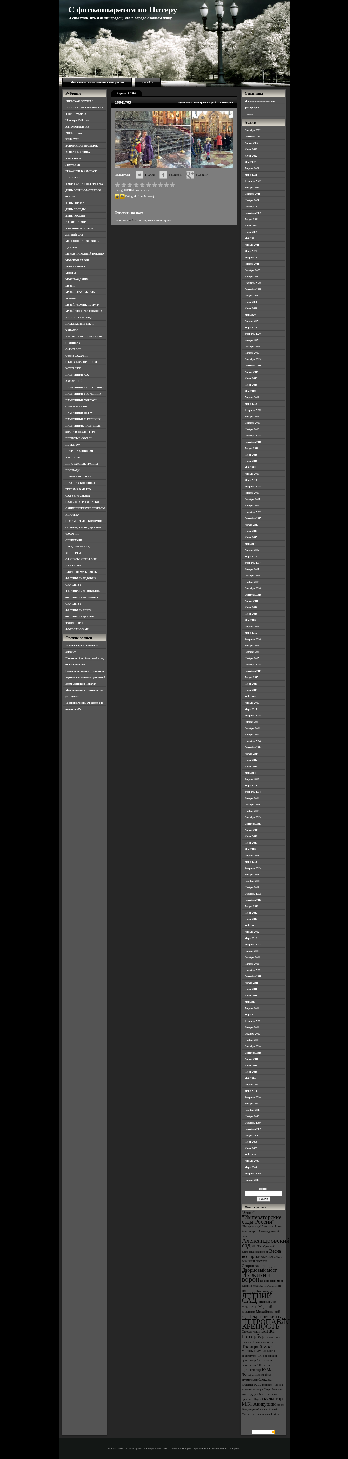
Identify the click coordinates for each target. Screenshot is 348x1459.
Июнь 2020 (251, 308)
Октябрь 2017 (253, 512)
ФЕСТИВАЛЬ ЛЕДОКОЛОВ (82, 591)
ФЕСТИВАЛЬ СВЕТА (78, 610)
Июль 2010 (251, 1065)
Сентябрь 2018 (253, 442)
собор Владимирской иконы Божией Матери (263, 1409)
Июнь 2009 (251, 1148)
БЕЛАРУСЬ (72, 139)
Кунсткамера (265, 1291)
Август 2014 (251, 753)
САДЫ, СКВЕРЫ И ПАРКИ (82, 502)
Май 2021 (250, 238)
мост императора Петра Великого (262, 1389)
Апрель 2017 (252, 550)
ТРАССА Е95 (73, 565)
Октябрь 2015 (253, 664)
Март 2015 (251, 709)
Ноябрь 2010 (252, 1040)
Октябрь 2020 (253, 282)
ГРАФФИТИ (72, 164)
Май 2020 (250, 314)
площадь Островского (260, 1394)
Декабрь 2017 (252, 499)
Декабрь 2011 (252, 957)
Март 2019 (251, 403)
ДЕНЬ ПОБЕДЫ (75, 209)
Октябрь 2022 (253, 130)
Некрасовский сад (266, 1316)
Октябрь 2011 (252, 970)
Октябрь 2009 (253, 1122)
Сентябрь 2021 (253, 212)
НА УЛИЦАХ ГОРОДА (78, 317)
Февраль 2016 (253, 639)
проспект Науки (251, 1399)
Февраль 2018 (253, 486)
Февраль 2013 (253, 868)
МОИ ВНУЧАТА (75, 266)
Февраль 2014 (253, 791)
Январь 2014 (252, 798)
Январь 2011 (252, 1027)
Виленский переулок (254, 1260)
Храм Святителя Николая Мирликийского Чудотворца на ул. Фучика (84, 690)
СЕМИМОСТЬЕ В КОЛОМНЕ (83, 521)
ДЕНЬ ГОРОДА (74, 203)
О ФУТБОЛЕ (73, 349)
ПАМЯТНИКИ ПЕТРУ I (80, 413)
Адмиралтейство (272, 1226)
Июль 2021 (251, 225)
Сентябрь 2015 (253, 671)
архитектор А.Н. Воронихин (259, 1355)
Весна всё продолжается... (262, 1253)
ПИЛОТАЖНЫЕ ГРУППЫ (81, 463)
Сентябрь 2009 (253, 1129)
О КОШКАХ (72, 343)
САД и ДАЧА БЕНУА (77, 495)
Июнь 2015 (251, 690)
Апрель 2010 (252, 1084)
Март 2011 (251, 1014)
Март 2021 (251, 251)
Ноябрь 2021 (252, 200)
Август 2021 (251, 219)
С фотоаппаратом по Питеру (122, 9)
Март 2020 (251, 327)
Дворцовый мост (259, 1270)
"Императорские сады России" (262, 1219)
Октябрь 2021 (253, 206)
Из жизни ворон (256, 1277)
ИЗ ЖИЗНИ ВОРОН (77, 222)
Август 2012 (251, 906)
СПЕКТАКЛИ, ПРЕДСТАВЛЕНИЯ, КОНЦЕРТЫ (77, 546)
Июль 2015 (251, 683)
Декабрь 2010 (252, 1033)
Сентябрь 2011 (253, 976)
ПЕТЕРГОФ (72, 444)
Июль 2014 (251, 760)
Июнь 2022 (251, 155)
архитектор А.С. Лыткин (257, 1360)
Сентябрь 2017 (253, 518)
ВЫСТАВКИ (73, 158)
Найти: (263, 1188)
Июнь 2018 (251, 461)
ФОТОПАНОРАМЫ (77, 629)
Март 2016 (251, 632)
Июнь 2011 (251, 995)
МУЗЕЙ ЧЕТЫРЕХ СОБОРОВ (83, 311)
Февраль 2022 (253, 181)
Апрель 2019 (252, 397)
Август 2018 (251, 448)
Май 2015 (250, 696)
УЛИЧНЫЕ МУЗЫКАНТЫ (81, 572)
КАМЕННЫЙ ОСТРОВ (79, 228)
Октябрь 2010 (253, 1046)
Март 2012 (251, 938)
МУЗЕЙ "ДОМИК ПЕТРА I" (82, 304)
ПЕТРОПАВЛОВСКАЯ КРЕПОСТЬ (279, 1324)
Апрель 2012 (252, 931)
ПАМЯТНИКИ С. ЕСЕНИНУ (82, 419)
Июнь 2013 (251, 842)
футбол (275, 1414)
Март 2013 (251, 861)
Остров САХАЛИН (76, 355)
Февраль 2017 (253, 562)
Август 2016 (251, 601)
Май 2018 (250, 467)
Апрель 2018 (252, 473)
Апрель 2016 (252, 626)
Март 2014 (251, 785)
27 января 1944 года (77, 120)
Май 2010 (250, 1078)
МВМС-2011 (250, 1307)
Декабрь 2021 (252, 193)
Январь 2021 (252, 263)
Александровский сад (265, 1243)
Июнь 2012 (251, 919)
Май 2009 (250, 1154)
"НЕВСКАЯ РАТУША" (79, 101)
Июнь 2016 (251, 613)
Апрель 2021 (252, 244)
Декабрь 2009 (252, 1110)
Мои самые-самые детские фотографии (97, 82)
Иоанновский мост (271, 1280)
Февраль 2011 (252, 1020)
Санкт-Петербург (259, 1333)
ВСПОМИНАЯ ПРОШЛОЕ (81, 145)
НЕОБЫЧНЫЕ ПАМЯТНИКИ (83, 336)
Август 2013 (251, 830)
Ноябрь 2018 (252, 429)
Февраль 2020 (253, 333)
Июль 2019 (251, 378)
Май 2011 (250, 1001)
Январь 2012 (252, 951)
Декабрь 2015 (252, 651)
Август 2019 (251, 372)
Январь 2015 (252, 721)
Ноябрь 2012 (252, 887)
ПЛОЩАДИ (72, 470)
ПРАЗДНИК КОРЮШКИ (80, 482)
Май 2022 (250, 162)
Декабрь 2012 (252, 881)
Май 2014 (250, 772)
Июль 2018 (251, 454)
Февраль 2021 (253, 257)
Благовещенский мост (255, 1251)
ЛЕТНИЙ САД (74, 234)
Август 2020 (251, 295)
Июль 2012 (251, 912)
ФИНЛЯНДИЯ (74, 622)
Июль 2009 (251, 1141)
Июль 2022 (251, 149)
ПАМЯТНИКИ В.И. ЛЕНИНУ (83, 393)
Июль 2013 (251, 836)
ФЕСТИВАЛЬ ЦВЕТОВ (79, 616)
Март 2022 (251, 174)
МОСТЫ (70, 273)
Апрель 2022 (252, 168)
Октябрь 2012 (253, 893)
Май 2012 (250, 925)
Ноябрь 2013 (252, 811)
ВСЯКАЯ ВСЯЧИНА (77, 152)
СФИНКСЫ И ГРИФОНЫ (81, 559)
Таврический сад (263, 1342)
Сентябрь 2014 (253, 747)
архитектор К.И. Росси (256, 1365)
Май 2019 (250, 391)
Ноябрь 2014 (252, 734)
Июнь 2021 (251, 232)
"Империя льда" (251, 1226)
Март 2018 (251, 480)
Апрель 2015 (252, 702)
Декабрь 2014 (252, 728)
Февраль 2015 (253, 715)
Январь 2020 (252, 340)
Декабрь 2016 (252, 575)
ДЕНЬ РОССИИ (75, 215)
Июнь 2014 (251, 766)
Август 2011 (251, 982)
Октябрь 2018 (253, 435)
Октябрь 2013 (253, 817)
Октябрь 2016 (253, 588)
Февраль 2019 (253, 410)
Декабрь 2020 (252, 270)
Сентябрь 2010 (253, 1052)
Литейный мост (267, 1301)
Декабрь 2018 (252, 422)
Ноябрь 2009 (252, 1116)
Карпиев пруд (250, 1285)
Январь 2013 (252, 874)
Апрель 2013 (252, 855)
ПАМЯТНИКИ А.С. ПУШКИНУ (84, 387)
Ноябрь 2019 (252, 352)
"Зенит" (248, 1212)
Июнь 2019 (251, 384)
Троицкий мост (257, 1346)
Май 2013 (250, 849)
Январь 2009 (252, 1180)
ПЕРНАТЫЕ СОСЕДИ (78, 438)
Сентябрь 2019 (253, 365)
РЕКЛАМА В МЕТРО (78, 489)
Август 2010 (251, 1059)
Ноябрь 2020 (252, 276)
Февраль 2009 (253, 1173)
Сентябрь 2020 (253, 289)
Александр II (250, 1231)
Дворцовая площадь (258, 1265)
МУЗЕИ (70, 285)
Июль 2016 (251, 607)
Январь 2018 (252, 492)
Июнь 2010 (251, 1071)
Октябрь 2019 (253, 359)
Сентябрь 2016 (253, 594)
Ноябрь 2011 (252, 963)
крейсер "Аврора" (273, 1384)
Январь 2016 (252, 645)
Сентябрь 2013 (253, 823)
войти (132, 220)
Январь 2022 (252, 187)
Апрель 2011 (252, 1008)
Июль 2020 (251, 302)
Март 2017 (251, 556)
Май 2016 (250, 620)
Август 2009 (251, 1135)
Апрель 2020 (252, 321)
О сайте (147, 82)
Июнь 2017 (251, 537)
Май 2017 (250, 543)
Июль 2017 (251, 531)
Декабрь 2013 (252, 804)
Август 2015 (251, 677)
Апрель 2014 (252, 779)
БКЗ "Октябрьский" (263, 1246)
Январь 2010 (252, 1103)
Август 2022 (251, 142)
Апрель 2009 (252, 1160)
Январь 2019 (252, 416)
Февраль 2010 (253, 1097)
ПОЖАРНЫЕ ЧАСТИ (78, 476)
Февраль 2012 (253, 944)
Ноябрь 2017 (252, 505)
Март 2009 (251, 1167)
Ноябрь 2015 (252, 658)
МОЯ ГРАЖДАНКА (77, 279)
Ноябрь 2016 (252, 581)
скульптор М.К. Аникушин (262, 1401)
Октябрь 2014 (253, 741)
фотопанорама (261, 1414)
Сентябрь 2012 (253, 900)
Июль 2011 (251, 989)
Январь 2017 (252, 569)
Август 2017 (251, 524)
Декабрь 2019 (252, 346)
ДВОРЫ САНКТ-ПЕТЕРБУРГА (84, 183)
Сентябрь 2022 (253, 136)
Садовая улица (251, 1331)
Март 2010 (251, 1090)
